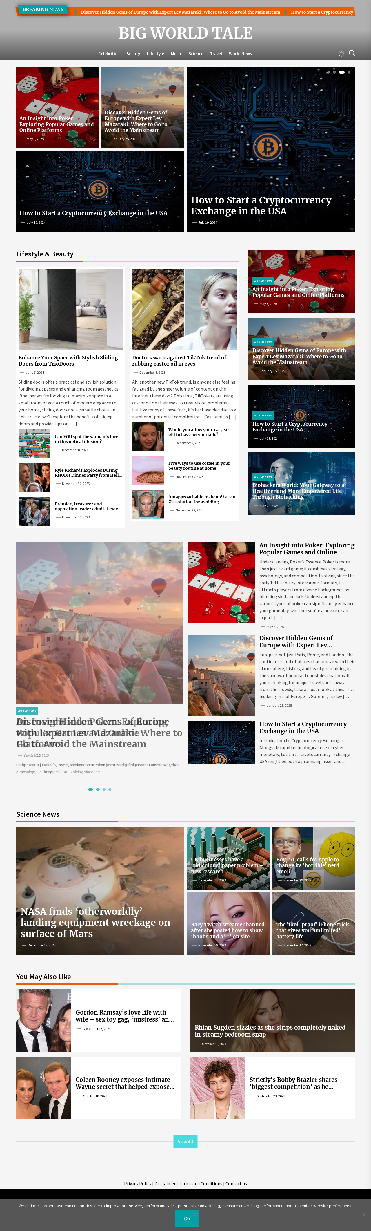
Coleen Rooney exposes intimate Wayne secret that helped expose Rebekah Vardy (123, 1086)
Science (196, 53)
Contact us (236, 1183)
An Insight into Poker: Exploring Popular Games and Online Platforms (56, 124)
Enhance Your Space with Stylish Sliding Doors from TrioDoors (68, 361)
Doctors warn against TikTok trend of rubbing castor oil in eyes (179, 361)
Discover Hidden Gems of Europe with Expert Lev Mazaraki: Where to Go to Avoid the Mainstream (121, 12)
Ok (187, 1218)
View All (185, 1142)
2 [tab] (334, 72)
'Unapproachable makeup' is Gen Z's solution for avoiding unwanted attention (202, 501)
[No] (364, 1215)
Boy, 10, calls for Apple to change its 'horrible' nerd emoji (307, 865)
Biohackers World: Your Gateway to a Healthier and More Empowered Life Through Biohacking (298, 491)
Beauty (133, 53)
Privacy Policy (137, 1183)
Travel (216, 53)
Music (176, 53)
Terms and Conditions (200, 1183)
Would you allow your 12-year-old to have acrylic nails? (200, 432)
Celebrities (108, 53)
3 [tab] (340, 72)
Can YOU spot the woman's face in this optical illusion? (86, 439)
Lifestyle (155, 53)
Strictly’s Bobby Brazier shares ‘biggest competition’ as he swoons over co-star (293, 1086)
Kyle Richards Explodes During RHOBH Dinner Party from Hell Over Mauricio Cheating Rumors (87, 475)
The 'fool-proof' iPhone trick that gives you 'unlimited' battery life (312, 930)
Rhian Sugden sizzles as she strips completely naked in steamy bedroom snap (270, 1031)
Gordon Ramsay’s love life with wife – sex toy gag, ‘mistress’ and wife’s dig (124, 1019)
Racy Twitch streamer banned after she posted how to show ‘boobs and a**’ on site (228, 930)
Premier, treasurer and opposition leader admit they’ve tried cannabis (87, 508)
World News (240, 53)
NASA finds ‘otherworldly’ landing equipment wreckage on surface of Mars (95, 923)
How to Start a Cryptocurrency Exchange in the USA (284, 12)
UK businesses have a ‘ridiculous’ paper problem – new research (227, 865)
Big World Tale (186, 33)
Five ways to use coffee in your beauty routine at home (199, 466)
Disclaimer (165, 1183)
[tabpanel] (99, 658)
